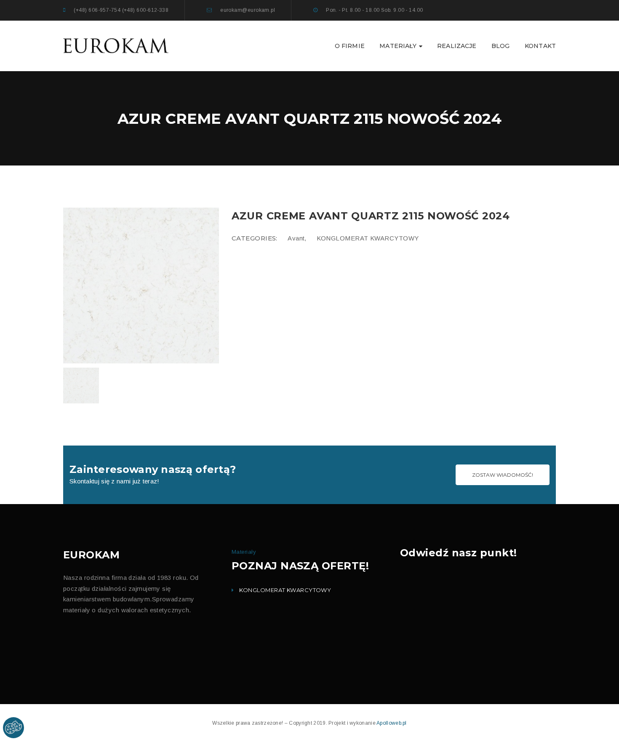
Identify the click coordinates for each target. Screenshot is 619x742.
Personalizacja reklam (257, 218)
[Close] (406, 112)
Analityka (242, 168)
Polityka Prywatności (277, 244)
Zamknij (328, 274)
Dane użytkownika (253, 201)
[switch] (225, 165)
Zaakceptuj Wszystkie (375, 275)
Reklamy (241, 184)
